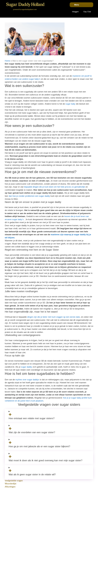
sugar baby (70, 104)
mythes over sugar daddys (27, 379)
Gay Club (87, 12)
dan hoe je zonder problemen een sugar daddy (29, 196)
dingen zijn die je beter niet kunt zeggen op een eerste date (53, 317)
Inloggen (75, 12)
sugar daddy (26, 367)
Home (7, 61)
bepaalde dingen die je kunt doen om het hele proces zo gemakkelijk (54, 187)
